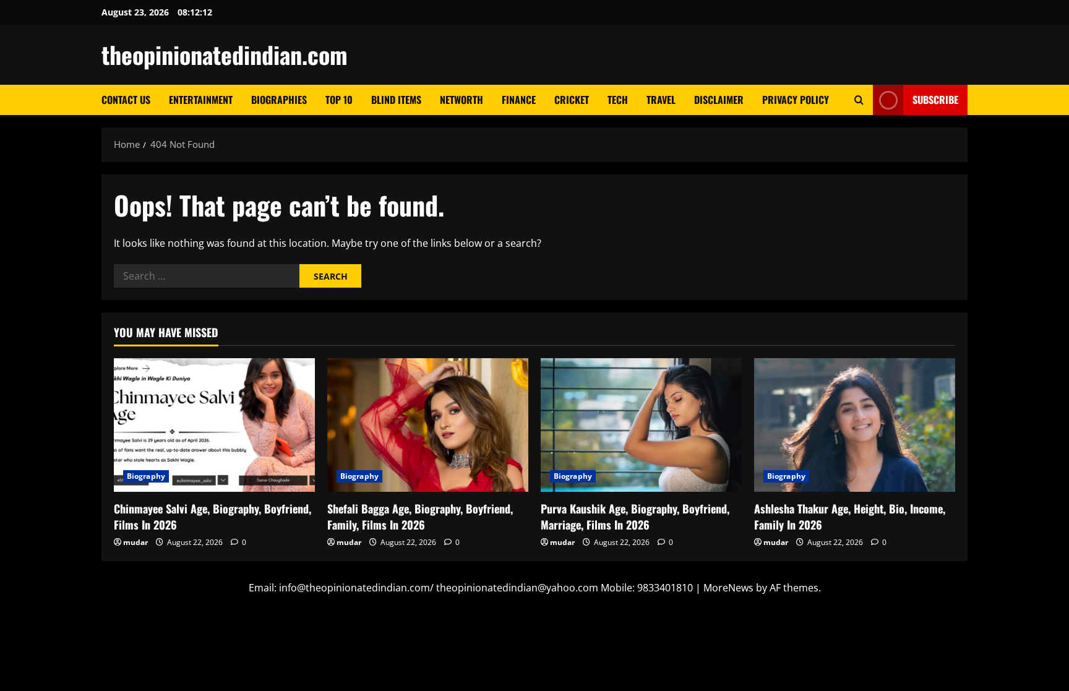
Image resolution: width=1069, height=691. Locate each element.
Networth (461, 99)
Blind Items (396, 99)
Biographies (279, 99)
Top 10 (339, 99)
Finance (519, 99)
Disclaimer (719, 99)
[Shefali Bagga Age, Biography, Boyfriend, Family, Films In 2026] (427, 425)
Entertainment (201, 99)
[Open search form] (859, 100)
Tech (617, 99)
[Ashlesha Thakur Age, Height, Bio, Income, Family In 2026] (854, 425)
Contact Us (125, 99)
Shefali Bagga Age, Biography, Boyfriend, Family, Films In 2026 (420, 516)
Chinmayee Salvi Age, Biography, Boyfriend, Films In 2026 (212, 516)
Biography (146, 476)
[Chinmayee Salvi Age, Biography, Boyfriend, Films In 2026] (214, 425)
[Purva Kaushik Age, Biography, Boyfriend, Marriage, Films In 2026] (641, 425)
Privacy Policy (795, 99)
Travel (661, 99)
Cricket (571, 99)
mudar (135, 542)
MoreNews (728, 587)
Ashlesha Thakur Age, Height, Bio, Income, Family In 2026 (849, 516)
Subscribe (935, 99)
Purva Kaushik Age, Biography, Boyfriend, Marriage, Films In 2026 (635, 516)
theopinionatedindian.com (224, 54)
